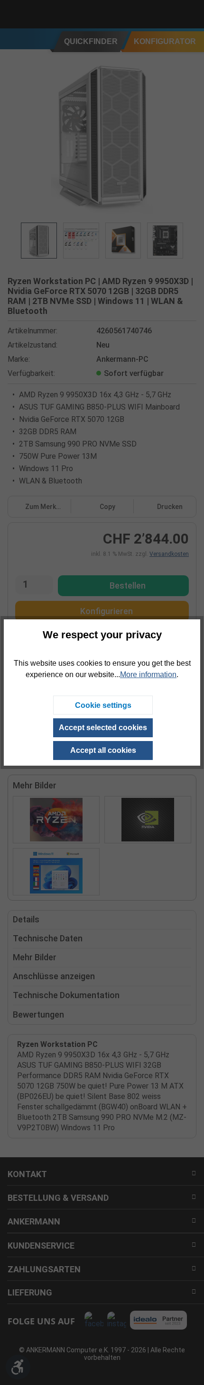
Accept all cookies (103, 750)
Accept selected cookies (103, 728)
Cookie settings (103, 705)
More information (148, 674)
